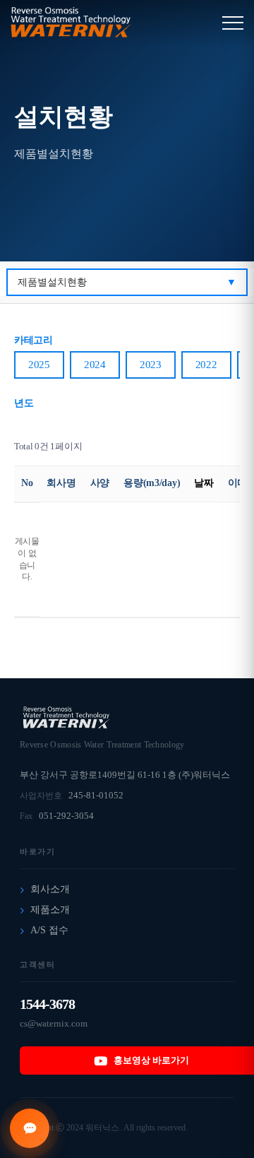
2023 (151, 364)
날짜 (203, 483)
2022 (206, 364)
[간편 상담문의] (29, 1128)
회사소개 (50, 889)
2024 (95, 364)
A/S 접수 (49, 930)
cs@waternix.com (53, 1023)
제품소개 (50, 909)
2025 (39, 364)
